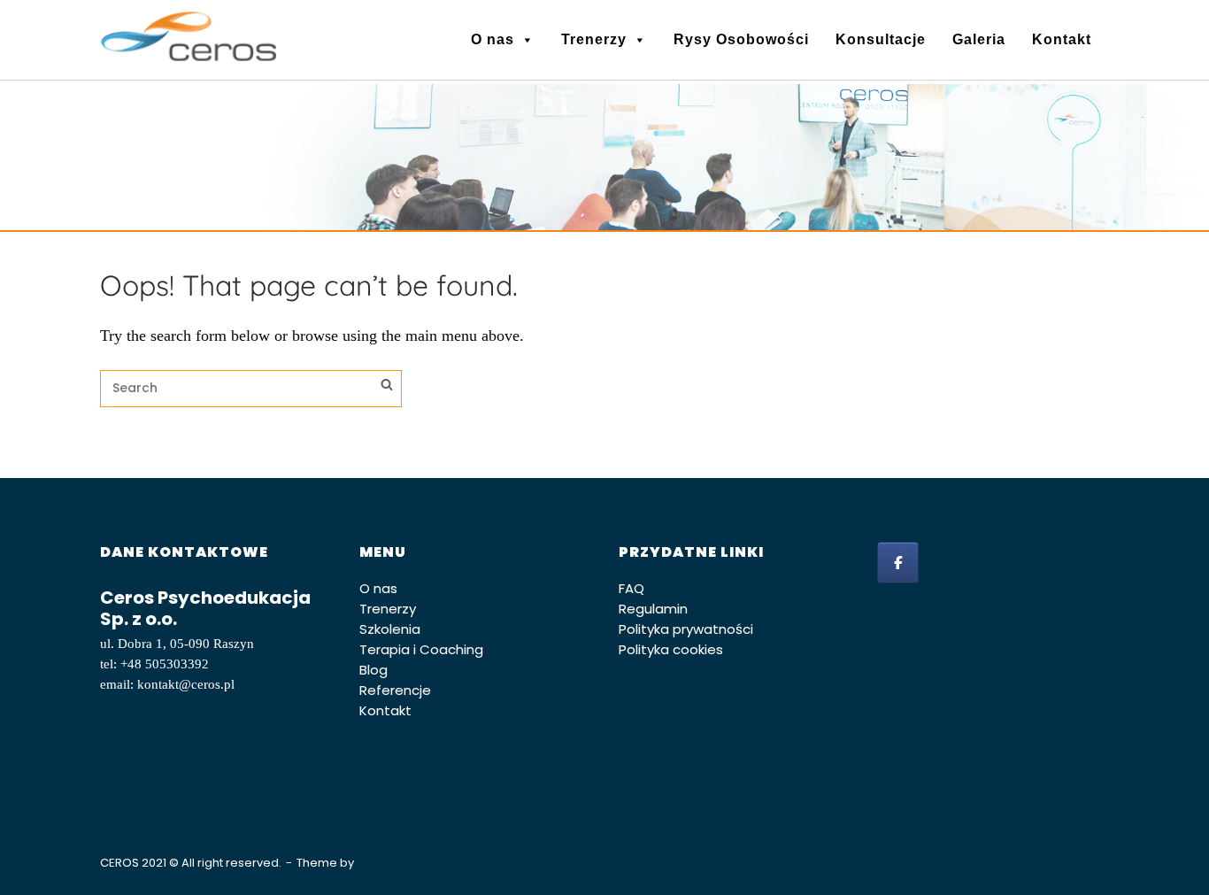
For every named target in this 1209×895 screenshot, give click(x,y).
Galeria (978, 39)
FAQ (631, 588)
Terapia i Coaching (421, 649)
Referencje (395, 690)
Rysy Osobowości (741, 39)
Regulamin (653, 608)
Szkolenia (389, 629)
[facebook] (898, 562)
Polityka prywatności (686, 629)
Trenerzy (594, 39)
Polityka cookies (671, 649)
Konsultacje (881, 39)
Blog (373, 669)
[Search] (387, 387)
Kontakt (1061, 39)
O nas (492, 39)
